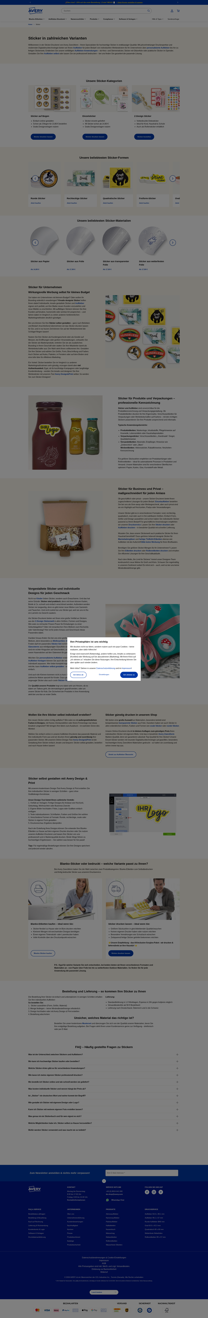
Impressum (126, 668)
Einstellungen (104, 674)
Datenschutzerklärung (105, 668)
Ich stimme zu (129, 675)
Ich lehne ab (78, 675)
